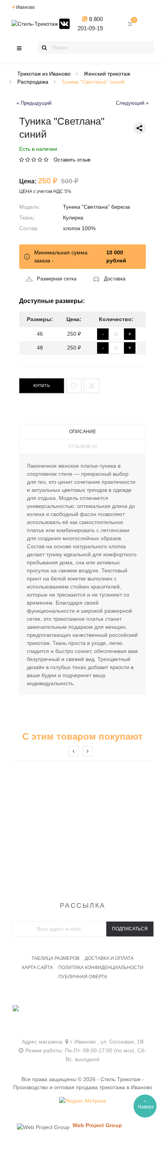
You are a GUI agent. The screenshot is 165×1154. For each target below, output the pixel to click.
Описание (82, 431)
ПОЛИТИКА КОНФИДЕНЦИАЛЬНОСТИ (101, 967)
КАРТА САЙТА (37, 967)
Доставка (114, 279)
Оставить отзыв (72, 160)
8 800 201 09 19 (82, 1011)
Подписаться (130, 928)
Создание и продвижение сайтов (110, 1133)
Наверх (146, 1106)
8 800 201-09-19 (90, 23)
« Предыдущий (33, 103)
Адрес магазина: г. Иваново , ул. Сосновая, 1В (83, 1042)
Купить (41, 385)
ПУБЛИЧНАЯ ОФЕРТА (82, 976)
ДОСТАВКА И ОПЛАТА (109, 958)
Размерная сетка (56, 279)
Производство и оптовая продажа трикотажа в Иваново (82, 1087)
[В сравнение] (91, 385)
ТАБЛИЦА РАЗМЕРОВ (55, 958)
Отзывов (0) (82, 446)
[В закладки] (74, 385)
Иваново (25, 7)
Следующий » (132, 103)
